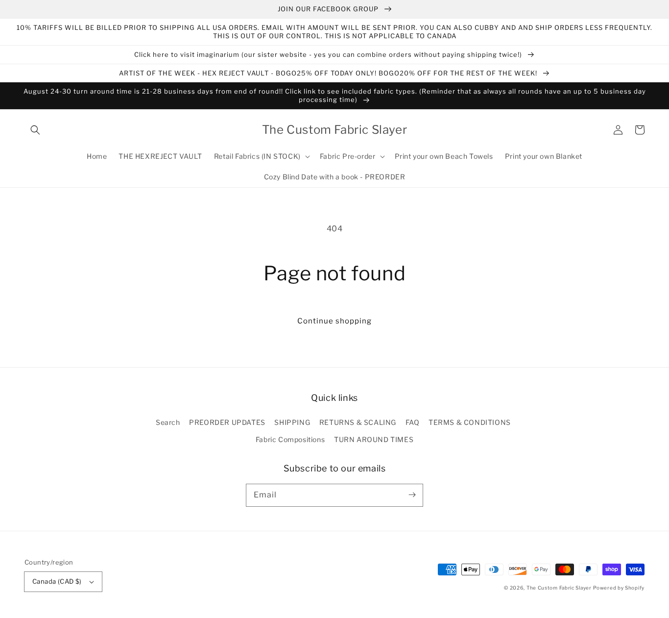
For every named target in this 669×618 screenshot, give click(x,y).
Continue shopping (334, 321)
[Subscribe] (412, 495)
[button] (35, 130)
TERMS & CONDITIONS (470, 422)
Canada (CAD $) (57, 581)
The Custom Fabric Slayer (559, 588)
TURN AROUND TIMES (373, 439)
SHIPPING (292, 422)
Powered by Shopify (619, 588)
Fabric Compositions (290, 439)
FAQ (413, 422)
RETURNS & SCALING (357, 422)
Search (168, 422)
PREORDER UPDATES (227, 422)
